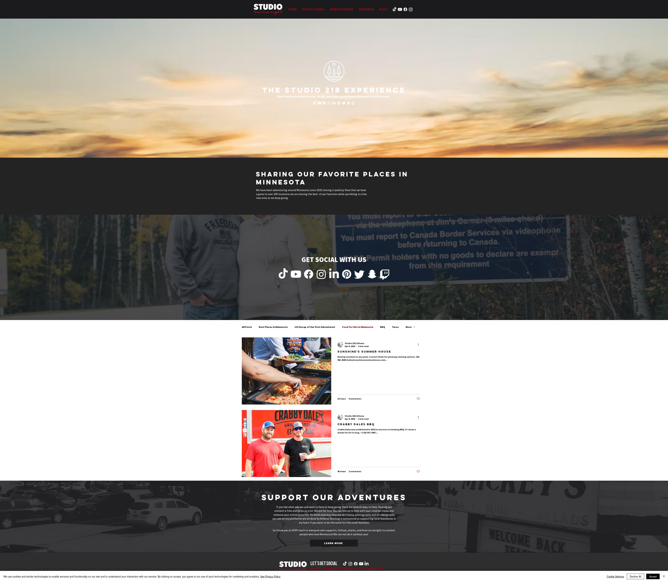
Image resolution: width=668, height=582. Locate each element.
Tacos (395, 327)
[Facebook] (405, 9)
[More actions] (419, 344)
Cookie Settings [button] (615, 576)
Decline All (635, 576)
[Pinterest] (339, 103)
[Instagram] (410, 9)
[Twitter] (343, 103)
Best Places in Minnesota (273, 327)
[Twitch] (353, 103)
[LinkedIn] (334, 103)
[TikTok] (394, 9)
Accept (653, 576)
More (409, 327)
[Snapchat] (348, 103)
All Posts (247, 327)
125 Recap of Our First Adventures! (315, 327)
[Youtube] (399, 9)
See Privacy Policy (270, 576)
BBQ (382, 327)
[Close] (664, 576)
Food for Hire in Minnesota (357, 327)
